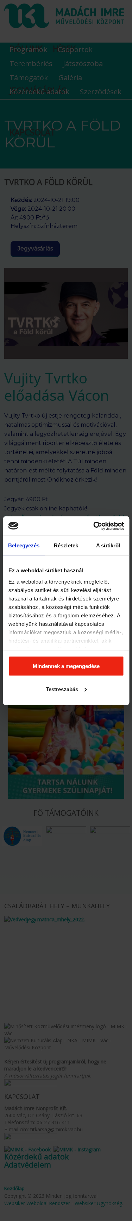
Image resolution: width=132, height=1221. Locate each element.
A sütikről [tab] (108, 545)
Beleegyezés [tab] (23, 545)
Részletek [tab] (66, 545)
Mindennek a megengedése (66, 666)
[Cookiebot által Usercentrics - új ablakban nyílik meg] (94, 525)
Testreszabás (62, 689)
